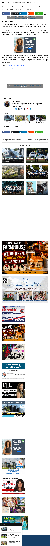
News (9, 2)
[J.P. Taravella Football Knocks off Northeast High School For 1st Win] (13, 188)
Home (3, 2)
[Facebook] (22, 109)
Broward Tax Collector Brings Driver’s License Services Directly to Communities (8, 124)
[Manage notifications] (3, 543)
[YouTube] (27, 109)
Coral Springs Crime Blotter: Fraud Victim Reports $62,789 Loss (41, 124)
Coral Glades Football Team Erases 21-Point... (14, 535)
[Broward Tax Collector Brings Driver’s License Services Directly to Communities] (13, 155)
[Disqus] (25, 215)
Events (12, 120)
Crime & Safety (44, 120)
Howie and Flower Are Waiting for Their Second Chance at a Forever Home (30, 124)
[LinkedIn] (30, 109)
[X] (19, 109)
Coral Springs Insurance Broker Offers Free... (14, 542)
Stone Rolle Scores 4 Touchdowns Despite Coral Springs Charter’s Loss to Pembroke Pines (36, 175)
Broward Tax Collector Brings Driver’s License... (14, 528)
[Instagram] (24, 109)
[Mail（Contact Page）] (16, 109)
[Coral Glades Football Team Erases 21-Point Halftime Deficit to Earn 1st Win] (37, 155)
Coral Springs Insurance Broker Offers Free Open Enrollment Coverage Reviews (19, 124)
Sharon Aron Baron (8, 9)
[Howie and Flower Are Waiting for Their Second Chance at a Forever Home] (37, 188)
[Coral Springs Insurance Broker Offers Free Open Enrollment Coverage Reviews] (13, 172)
